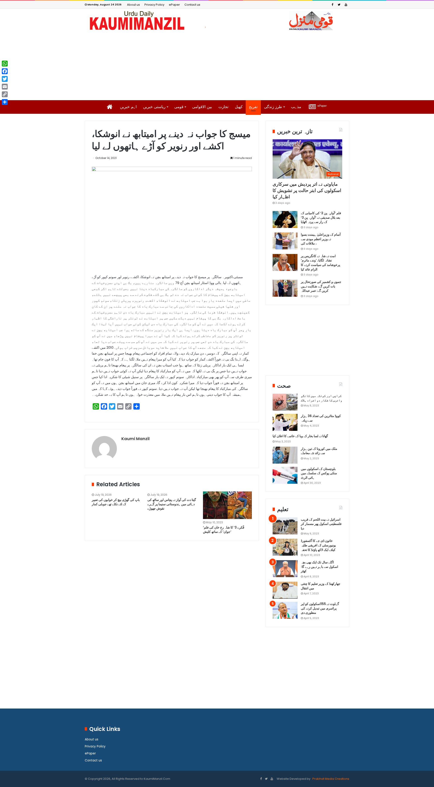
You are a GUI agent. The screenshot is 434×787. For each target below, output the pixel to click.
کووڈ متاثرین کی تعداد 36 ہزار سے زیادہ (321, 418)
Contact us (192, 4)
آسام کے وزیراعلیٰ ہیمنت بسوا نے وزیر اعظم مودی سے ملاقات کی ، (321, 239)
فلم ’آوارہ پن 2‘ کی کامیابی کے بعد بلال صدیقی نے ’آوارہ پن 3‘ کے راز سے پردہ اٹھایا (321, 217)
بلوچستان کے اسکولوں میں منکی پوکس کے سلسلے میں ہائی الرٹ (319, 473)
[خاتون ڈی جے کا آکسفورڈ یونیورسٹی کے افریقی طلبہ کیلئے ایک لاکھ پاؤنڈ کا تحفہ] (285, 547)
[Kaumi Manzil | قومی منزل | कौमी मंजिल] (217, 20)
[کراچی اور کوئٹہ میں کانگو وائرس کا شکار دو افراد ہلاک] (285, 402)
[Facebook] (332, 5)
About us (133, 4)
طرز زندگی (273, 107)
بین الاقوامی (202, 107)
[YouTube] (345, 5)
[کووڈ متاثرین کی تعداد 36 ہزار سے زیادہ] (285, 422)
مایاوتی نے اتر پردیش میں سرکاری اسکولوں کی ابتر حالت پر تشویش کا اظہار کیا (307, 190)
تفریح (253, 107)
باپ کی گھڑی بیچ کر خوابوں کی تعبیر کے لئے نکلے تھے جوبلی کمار (116, 502)
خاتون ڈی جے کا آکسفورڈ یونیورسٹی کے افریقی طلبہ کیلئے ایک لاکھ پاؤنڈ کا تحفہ (318, 545)
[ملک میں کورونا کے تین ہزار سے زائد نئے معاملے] (285, 455)
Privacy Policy (154, 4)
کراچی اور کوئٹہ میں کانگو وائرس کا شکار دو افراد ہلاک (321, 398)
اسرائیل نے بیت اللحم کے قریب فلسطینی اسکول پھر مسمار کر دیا (321, 524)
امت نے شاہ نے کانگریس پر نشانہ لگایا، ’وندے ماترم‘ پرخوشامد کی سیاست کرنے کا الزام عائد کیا (320, 263)
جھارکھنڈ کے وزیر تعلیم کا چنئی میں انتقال (320, 585)
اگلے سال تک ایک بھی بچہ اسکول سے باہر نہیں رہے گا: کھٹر (319, 566)
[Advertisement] (217, 65)
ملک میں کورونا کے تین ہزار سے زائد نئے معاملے (319, 450)
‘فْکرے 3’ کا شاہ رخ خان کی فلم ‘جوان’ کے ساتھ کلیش (223, 529)
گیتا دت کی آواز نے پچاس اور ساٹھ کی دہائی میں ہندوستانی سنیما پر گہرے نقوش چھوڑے (171, 504)
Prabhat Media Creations (330, 779)
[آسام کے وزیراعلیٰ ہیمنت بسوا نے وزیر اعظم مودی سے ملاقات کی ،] (285, 240)
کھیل (239, 107)
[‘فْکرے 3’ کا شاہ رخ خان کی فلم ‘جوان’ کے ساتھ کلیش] (227, 505)
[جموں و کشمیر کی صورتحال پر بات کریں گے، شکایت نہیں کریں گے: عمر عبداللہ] (285, 288)
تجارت (223, 107)
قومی (178, 107)
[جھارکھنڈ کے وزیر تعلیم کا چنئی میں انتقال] (285, 590)
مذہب (296, 107)
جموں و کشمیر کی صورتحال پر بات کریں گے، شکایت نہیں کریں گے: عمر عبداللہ (321, 286)
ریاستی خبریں (154, 107)
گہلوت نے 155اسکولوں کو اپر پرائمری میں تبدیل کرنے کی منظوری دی (320, 608)
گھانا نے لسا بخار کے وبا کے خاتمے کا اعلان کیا (300, 436)
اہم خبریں (128, 107)
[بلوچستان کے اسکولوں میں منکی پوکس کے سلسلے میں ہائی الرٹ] (285, 475)
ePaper (174, 4)
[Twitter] (339, 5)
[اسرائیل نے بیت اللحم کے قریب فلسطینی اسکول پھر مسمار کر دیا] (285, 525)
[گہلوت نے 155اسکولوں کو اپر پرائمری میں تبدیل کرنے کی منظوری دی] (285, 610)
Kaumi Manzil (135, 438)
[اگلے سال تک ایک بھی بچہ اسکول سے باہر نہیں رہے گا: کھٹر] (285, 568)
